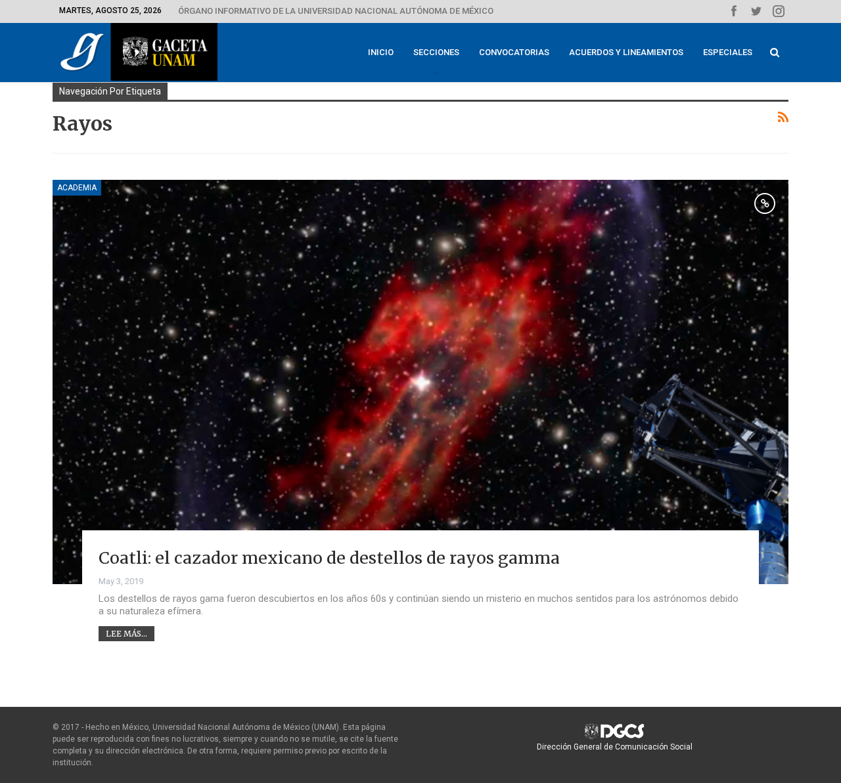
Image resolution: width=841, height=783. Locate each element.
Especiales (727, 52)
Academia (77, 187)
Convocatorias (514, 52)
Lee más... (126, 634)
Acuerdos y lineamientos (626, 52)
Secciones (436, 52)
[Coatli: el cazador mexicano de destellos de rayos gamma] (420, 382)
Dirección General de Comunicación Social (615, 746)
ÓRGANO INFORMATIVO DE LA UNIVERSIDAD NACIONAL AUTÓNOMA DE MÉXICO (335, 11)
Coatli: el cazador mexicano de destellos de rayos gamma (329, 557)
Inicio (381, 52)
